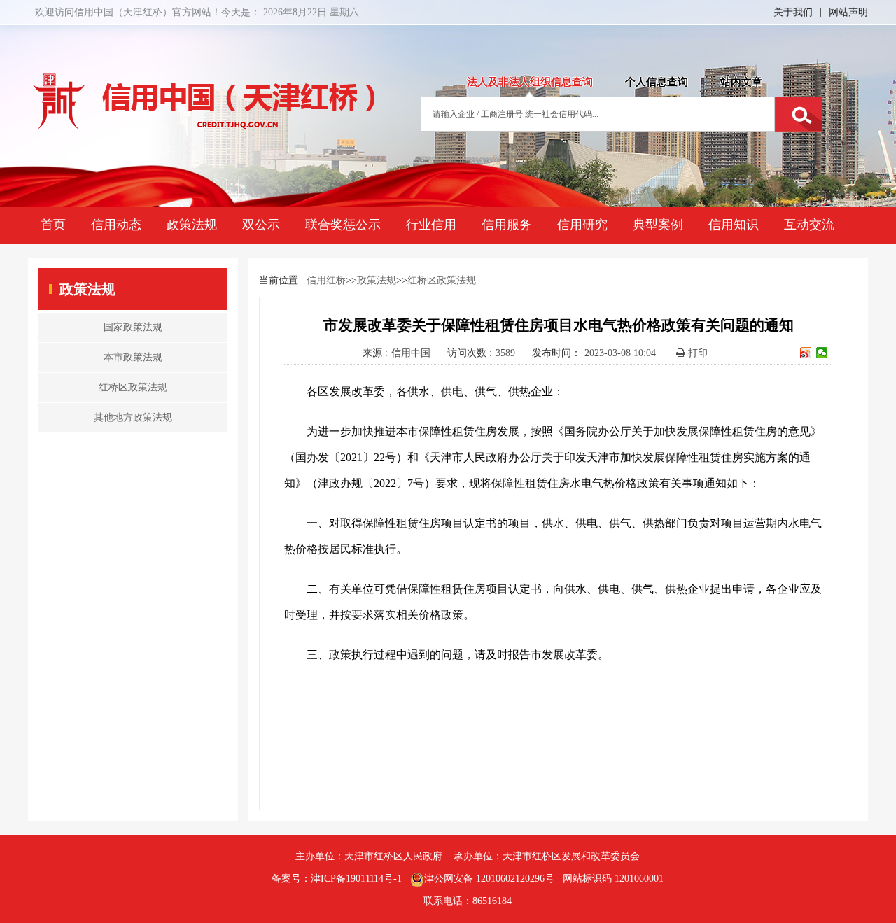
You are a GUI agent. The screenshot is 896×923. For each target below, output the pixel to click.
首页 (53, 225)
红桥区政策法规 (441, 280)
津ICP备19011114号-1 (356, 878)
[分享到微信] (822, 352)
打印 (696, 353)
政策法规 (192, 225)
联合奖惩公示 (343, 225)
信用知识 (733, 225)
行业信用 (431, 225)
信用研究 (582, 225)
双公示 (261, 225)
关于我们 (793, 12)
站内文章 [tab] (741, 81)
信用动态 (116, 225)
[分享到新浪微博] (806, 352)
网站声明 (848, 12)
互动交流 (809, 225)
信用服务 (507, 225)
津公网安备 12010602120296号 (489, 878)
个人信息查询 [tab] (656, 81)
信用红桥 (326, 280)
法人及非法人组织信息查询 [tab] (530, 81)
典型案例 (658, 225)
